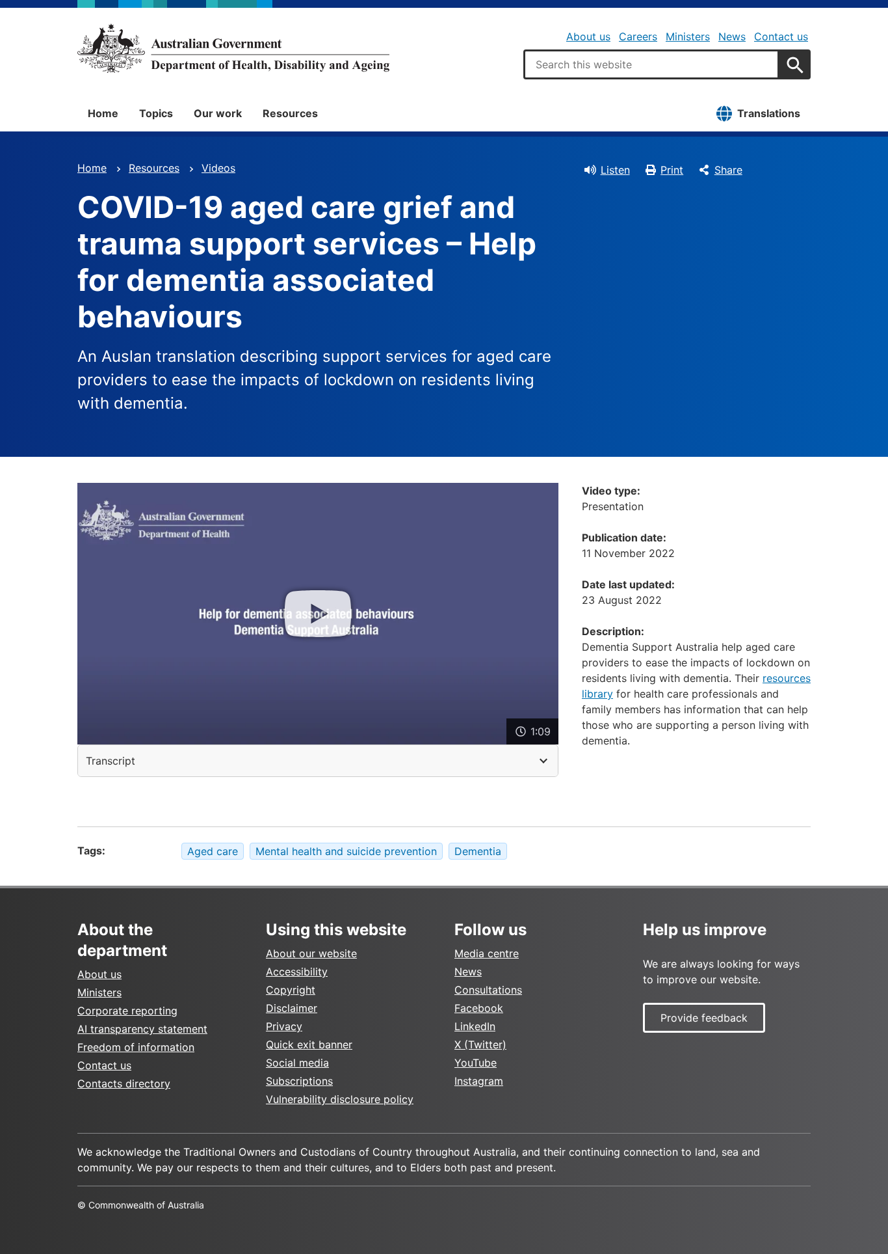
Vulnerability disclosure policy (339, 1099)
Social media (297, 1062)
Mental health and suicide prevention (346, 851)
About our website (311, 953)
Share (728, 169)
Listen (615, 169)
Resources (290, 113)
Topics (156, 113)
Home (103, 113)
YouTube (475, 1062)
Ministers (688, 36)
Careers (638, 36)
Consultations (488, 989)
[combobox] (651, 64)
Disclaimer (291, 1008)
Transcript (110, 760)
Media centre (486, 953)
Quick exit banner (309, 1044)
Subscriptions (299, 1080)
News (732, 36)
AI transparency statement (142, 1028)
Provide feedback (704, 1017)
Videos (218, 167)
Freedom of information (135, 1047)
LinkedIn (474, 1026)
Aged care (212, 851)
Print (671, 169)
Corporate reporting (127, 1010)
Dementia (477, 851)
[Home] (233, 48)
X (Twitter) (480, 1044)
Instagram (478, 1080)
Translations (768, 113)
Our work (218, 113)
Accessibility (297, 971)
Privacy (284, 1026)
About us (588, 36)
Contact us (781, 36)
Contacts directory (123, 1083)
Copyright (290, 989)
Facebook (478, 1008)
